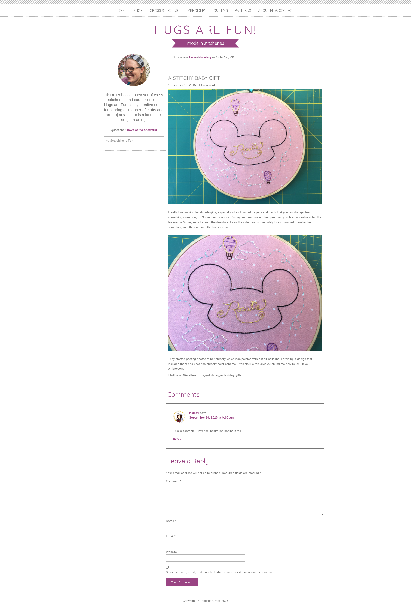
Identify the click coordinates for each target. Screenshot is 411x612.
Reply (177, 439)
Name (171, 520)
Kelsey (194, 412)
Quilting (220, 10)
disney (215, 375)
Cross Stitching (164, 10)
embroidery (227, 375)
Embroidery (196, 10)
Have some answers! (142, 130)
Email (170, 536)
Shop (138, 10)
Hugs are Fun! (205, 29)
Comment (173, 481)
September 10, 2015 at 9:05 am (211, 417)
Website (171, 552)
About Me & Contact (276, 10)
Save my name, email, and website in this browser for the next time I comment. (219, 572)
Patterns (243, 10)
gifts (238, 375)
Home (121, 10)
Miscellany (204, 57)
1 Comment (207, 85)
